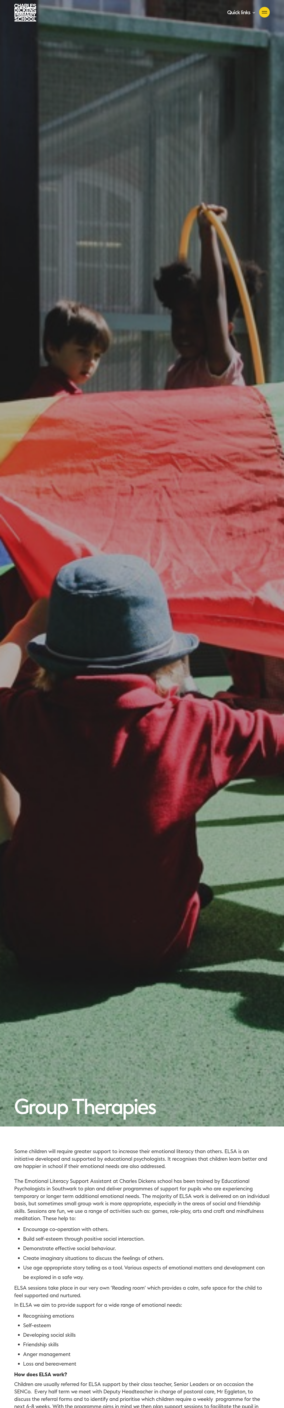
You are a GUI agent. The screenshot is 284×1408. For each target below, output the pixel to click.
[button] (241, 12)
